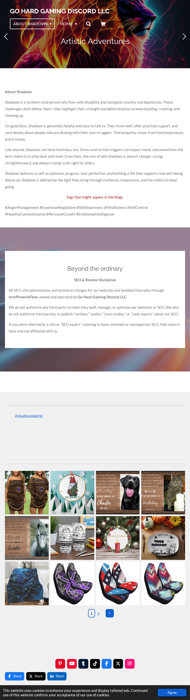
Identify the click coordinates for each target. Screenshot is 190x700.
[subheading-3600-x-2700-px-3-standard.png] (118, 492)
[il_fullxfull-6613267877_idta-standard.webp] (118, 538)
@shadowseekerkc (29, 416)
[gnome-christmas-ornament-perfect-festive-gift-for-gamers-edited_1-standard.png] (72, 492)
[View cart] (103, 24)
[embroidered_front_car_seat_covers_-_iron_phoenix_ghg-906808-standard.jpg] (72, 583)
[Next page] (110, 613)
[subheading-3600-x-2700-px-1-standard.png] (27, 538)
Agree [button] (172, 693)
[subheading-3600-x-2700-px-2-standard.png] (163, 492)
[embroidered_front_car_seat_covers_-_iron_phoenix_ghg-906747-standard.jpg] (163, 583)
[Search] (89, 24)
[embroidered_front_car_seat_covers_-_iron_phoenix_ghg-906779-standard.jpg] (118, 583)
